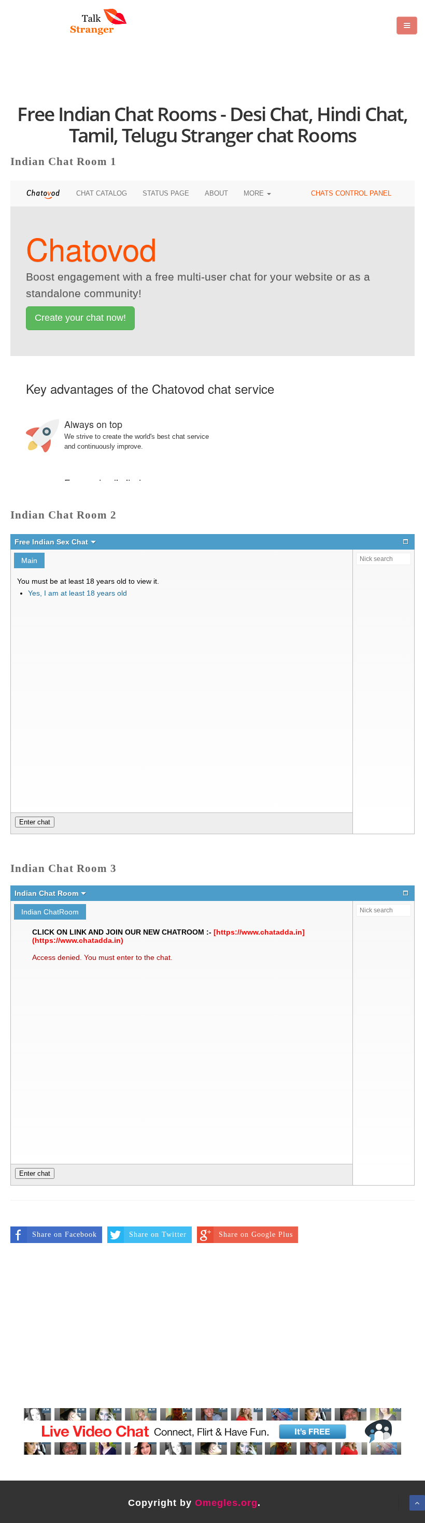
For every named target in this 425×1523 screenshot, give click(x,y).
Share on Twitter (158, 1234)
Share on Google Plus (256, 1234)
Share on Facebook (64, 1234)
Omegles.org (226, 1503)
